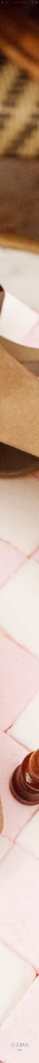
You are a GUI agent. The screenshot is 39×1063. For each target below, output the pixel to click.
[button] (2, 2)
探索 (19, 1050)
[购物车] (36, 2)
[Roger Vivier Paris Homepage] (19, 2)
